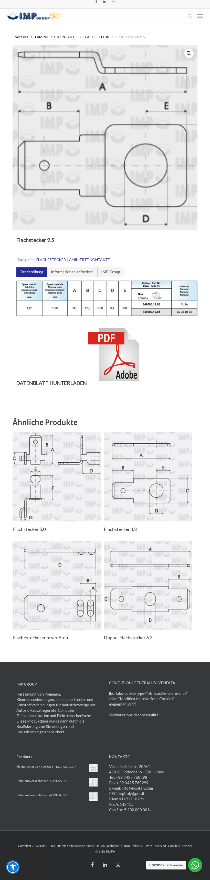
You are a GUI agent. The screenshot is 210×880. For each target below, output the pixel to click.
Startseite (20, 37)
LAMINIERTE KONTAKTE (56, 37)
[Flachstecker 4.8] (148, 476)
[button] (200, 15)
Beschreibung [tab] (32, 271)
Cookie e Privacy (179, 846)
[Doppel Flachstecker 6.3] (148, 585)
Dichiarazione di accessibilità (134, 715)
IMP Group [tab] (110, 271)
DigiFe (110, 851)
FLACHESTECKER (98, 37)
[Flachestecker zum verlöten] (57, 585)
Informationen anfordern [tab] (72, 271)
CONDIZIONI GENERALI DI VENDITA (142, 682)
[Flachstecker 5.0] (57, 476)
